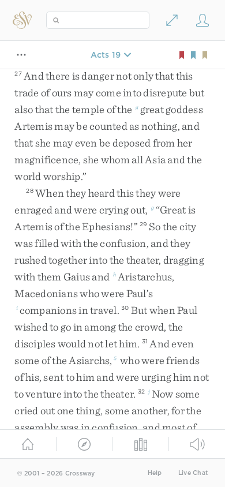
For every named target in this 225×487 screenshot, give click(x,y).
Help (155, 473)
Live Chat (193, 473)
